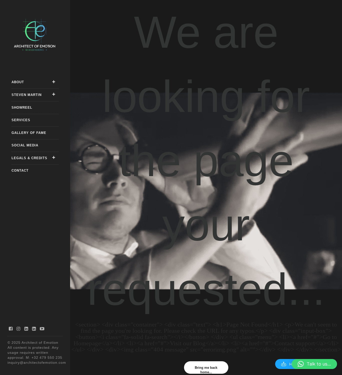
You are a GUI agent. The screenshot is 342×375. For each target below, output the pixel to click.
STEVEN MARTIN (27, 95)
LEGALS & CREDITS (29, 158)
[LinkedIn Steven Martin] (34, 329)
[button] (314, 364)
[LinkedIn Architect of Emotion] (26, 329)
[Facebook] (11, 329)
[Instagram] (18, 329)
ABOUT (18, 82)
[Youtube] (42, 329)
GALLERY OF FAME (29, 133)
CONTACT (20, 170)
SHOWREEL (22, 107)
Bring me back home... (206, 370)
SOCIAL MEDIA (25, 145)
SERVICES (21, 120)
